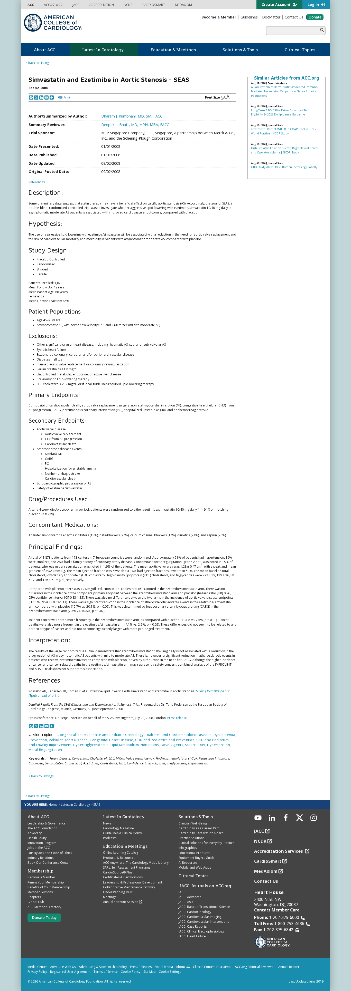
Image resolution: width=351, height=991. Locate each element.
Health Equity (37, 838)
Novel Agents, (173, 744)
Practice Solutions (191, 838)
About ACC (38, 816)
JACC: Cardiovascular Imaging (200, 917)
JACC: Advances (190, 897)
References (37, 182)
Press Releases (141, 967)
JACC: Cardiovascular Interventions (204, 921)
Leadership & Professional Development (132, 882)
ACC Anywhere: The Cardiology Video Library (136, 862)
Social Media (164, 967)
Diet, (203, 744)
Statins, (192, 744)
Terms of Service (106, 971)
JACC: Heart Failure (192, 936)
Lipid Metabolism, (125, 744)
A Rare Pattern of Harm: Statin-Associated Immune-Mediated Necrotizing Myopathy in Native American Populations (284, 91)
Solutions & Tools (196, 816)
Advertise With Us (63, 967)
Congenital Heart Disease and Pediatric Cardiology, (102, 734)
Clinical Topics (193, 875)
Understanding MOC (118, 892)
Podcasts (109, 838)
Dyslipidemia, (225, 734)
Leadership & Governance (46, 823)
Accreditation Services (279, 851)
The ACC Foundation (42, 828)
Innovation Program (42, 843)
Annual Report (288, 967)
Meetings (109, 897)
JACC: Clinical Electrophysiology (201, 931)
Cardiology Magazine (118, 828)
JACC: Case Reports (193, 926)
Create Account (277, 4)
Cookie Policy (130, 971)
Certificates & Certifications (123, 877)
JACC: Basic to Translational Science (204, 907)
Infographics (188, 848)
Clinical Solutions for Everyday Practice (206, 843)
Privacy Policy (37, 971)
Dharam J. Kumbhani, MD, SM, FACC (131, 116)
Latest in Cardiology (75, 804)
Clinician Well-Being (193, 823)
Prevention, (39, 739)
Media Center (37, 967)
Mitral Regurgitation (45, 749)
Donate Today (44, 917)
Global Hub (35, 902)
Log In (314, 4)
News (107, 823)
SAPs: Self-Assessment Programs (126, 867)
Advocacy (34, 833)
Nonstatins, (151, 744)
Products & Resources (119, 858)
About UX (183, 967)
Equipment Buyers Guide (197, 858)
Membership (40, 870)
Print (66, 97)
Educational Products (194, 853)
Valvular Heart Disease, (69, 739)
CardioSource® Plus (117, 872)
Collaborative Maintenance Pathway (129, 887)
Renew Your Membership (45, 882)
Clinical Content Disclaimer (212, 967)
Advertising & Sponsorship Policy (103, 967)
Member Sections (40, 892)
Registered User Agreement (70, 971)
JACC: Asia (186, 902)
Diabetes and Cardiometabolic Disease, (180, 734)
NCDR (260, 841)
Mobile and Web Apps (195, 867)
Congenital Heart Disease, (112, 739)
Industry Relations (40, 858)
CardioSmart (267, 861)
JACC (182, 892)
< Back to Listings (37, 63)
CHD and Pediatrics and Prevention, (166, 739)
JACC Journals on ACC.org (205, 885)
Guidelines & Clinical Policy (122, 833)
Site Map (149, 971)
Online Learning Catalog (120, 852)
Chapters (34, 897)
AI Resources (188, 862)
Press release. (177, 718)
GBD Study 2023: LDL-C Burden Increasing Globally (284, 167)
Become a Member (41, 877)
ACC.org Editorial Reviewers (255, 967)
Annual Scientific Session (120, 902)
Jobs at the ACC (38, 848)
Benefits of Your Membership (48, 887)
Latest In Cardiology (124, 816)
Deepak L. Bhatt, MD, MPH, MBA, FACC (135, 124)
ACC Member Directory (44, 907)
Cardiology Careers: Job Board (201, 833)
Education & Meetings (125, 846)
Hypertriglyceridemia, (91, 744)
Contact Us (266, 881)
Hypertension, (219, 744)
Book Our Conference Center (48, 862)
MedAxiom (266, 871)
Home (53, 804)
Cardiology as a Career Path (199, 828)
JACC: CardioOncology (195, 912)
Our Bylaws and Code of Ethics (49, 853)
